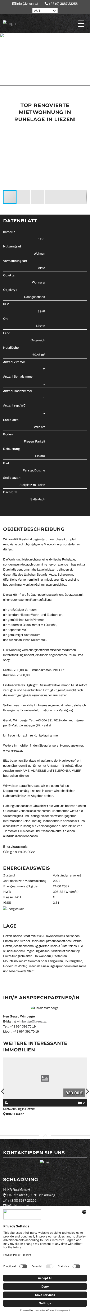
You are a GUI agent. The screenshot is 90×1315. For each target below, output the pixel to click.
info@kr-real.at (27, 3)
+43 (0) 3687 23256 (63, 3)
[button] (83, 130)
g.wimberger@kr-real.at (30, 1021)
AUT (37, 10)
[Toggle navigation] (81, 23)
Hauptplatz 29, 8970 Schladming (31, 1195)
